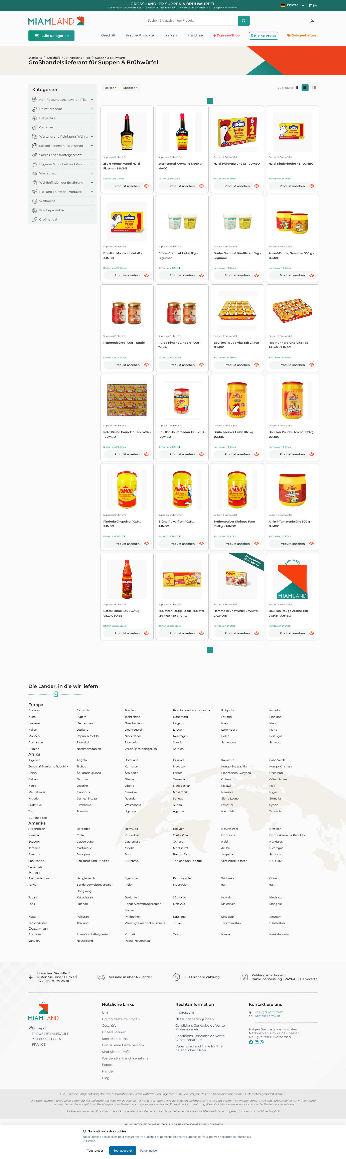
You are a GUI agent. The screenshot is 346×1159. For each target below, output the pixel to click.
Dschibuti (276, 773)
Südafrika (35, 805)
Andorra (34, 710)
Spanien (178, 742)
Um (105, 1012)
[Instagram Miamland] (315, 5)
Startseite (35, 57)
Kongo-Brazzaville (233, 766)
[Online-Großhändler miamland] (56, 20)
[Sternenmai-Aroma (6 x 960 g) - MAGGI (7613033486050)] (182, 132)
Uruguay (275, 861)
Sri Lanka (227, 878)
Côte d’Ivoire (278, 779)
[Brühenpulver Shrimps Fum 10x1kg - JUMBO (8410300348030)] (237, 490)
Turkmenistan (231, 923)
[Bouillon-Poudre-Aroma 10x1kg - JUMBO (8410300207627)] (292, 400)
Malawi (226, 785)
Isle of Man (228, 811)
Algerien (34, 760)
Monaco (34, 736)
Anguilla (227, 854)
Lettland (82, 729)
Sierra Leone (229, 798)
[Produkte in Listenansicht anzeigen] (314, 87)
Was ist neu (47, 173)
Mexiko (130, 848)
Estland (226, 717)
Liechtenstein (134, 729)
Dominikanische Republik (287, 835)
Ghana (129, 779)
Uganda (130, 811)
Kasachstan (85, 897)
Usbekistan (277, 923)
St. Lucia (275, 854)
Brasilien (275, 829)
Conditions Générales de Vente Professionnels (200, 1027)
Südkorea (179, 897)
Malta (273, 729)
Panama (34, 854)
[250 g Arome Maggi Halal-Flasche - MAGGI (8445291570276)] (127, 132)
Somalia (275, 798)
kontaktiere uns (115, 1039)
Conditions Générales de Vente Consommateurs (200, 1038)
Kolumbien (132, 835)
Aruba (225, 848)
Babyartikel (47, 118)
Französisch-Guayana (236, 773)
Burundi (178, 760)
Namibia (227, 792)
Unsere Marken (114, 1032)
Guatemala (132, 841)
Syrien (273, 805)
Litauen (178, 729)
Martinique (84, 848)
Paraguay (83, 854)
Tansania (275, 811)
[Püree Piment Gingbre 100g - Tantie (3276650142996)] (182, 311)
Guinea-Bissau (87, 798)
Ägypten (179, 811)
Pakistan (83, 916)
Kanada (33, 835)
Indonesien (180, 884)
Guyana (178, 841)
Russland (179, 916)
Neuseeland (85, 941)
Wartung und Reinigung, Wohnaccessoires (64, 137)
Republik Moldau (88, 736)
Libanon (82, 904)
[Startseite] (43, 1011)
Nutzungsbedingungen (194, 1019)
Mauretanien (37, 792)
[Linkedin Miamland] (311, 5)
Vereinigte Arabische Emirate (145, 923)
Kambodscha (182, 878)
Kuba (32, 717)
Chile (80, 835)
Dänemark (180, 717)
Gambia (82, 779)
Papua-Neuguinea (137, 941)
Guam (177, 934)
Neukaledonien (279, 934)
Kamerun (227, 760)
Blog (105, 1078)
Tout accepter (123, 1150)
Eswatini (227, 805)
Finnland (275, 717)
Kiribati (130, 934)
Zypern (81, 717)
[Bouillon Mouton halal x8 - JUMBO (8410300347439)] (127, 221)
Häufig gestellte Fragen (121, 1019)
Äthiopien (131, 773)
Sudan (177, 805)
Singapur (227, 916)
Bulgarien (228, 710)
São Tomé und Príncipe (93, 861)
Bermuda (131, 829)
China (273, 878)
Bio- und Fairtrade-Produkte (60, 192)
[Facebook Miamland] (251, 1042)
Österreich (84, 710)
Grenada (179, 779)
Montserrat (180, 848)
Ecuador (34, 841)
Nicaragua (276, 848)
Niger (273, 792)
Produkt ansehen (127, 186)
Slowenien (132, 742)
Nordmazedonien (89, 749)
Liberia (129, 785)
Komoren (131, 766)
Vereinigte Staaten (234, 861)
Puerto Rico (181, 854)
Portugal (275, 736)
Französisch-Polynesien (93, 934)
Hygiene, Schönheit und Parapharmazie (64, 164)
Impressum (184, 1012)
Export (107, 1065)
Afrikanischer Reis (77, 57)
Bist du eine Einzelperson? (123, 1045)
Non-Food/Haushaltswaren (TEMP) (64, 100)
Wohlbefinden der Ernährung (61, 183)
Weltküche (47, 201)
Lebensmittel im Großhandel (160, 7)
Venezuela (35, 867)
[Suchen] (244, 21)
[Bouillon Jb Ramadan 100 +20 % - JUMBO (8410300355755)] (182, 400)
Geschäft (53, 57)
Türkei (177, 923)
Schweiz (275, 742)
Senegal (178, 798)
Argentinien (36, 829)
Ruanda (130, 798)
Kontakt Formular (267, 1015)
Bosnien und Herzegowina (191, 710)
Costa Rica (180, 835)
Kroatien (275, 710)
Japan (32, 897)
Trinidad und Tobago (187, 861)
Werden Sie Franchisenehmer (126, 1058)
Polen (225, 736)
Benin (32, 773)
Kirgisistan (276, 897)
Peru (128, 854)
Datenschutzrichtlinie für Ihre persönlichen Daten (199, 1048)
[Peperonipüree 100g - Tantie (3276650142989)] (127, 311)
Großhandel (48, 220)
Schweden (228, 742)
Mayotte (179, 766)
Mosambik (180, 792)
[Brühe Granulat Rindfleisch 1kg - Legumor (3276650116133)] (237, 221)
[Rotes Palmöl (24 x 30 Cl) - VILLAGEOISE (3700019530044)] (127, 579)
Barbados (83, 829)
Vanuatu (34, 941)
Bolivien (178, 829)
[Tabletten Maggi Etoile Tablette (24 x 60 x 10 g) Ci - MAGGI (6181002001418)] (182, 579)
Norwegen (180, 736)
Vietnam (275, 916)
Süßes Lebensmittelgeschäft (60, 155)
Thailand (83, 923)
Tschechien (132, 717)
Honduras (276, 841)
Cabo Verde (277, 760)
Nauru (225, 934)
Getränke (46, 127)
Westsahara (133, 805)
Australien (35, 934)
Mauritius (83, 792)
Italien (32, 729)
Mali (272, 785)
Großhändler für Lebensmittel (125, 7)
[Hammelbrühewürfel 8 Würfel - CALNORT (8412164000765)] (237, 579)
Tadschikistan (37, 923)
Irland (273, 723)
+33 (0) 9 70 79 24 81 (269, 1012)
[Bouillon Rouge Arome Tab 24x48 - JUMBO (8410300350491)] (292, 579)
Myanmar (131, 878)
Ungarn (178, 723)
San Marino (36, 861)
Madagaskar (181, 785)
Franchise (195, 35)
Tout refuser (95, 1150)
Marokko (131, 792)
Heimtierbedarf (50, 109)
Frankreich (35, 723)
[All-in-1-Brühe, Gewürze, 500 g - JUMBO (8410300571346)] (292, 221)
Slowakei (83, 742)
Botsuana (131, 760)
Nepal (32, 916)
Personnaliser (149, 1150)
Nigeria (33, 798)
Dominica (228, 835)
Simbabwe (84, 805)
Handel (108, 1071)
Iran (223, 884)
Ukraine (33, 749)
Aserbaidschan (38, 878)
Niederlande (133, 736)
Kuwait (226, 897)
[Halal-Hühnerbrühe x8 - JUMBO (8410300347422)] (237, 132)
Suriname (131, 861)
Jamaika (34, 848)
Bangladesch (86, 878)
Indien (129, 884)
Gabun (33, 779)
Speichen (130, 87)
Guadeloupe (85, 841)
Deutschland (86, 723)
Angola (82, 760)
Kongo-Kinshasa (280, 766)
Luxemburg (229, 729)
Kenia (32, 785)
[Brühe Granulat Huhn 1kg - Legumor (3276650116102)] (182, 221)
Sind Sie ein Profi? (116, 1052)
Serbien (178, 749)
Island (225, 723)
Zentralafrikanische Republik (48, 766)
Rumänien (35, 742)
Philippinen (133, 916)
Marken (111, 87)
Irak (271, 884)
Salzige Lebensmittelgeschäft (61, 146)
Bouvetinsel (229, 829)
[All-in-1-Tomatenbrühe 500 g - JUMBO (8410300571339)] (292, 490)
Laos (31, 904)
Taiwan (33, 884)
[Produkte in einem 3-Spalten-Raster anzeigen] (296, 87)
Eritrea (177, 773)
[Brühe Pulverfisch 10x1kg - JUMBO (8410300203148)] (182, 490)
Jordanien (132, 897)
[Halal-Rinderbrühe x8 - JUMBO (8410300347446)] (292, 132)
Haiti (224, 841)
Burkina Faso (37, 818)
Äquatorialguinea (89, 773)
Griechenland (134, 723)
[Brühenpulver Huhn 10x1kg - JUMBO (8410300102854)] (237, 400)
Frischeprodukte (51, 210)
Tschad (81, 766)
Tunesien (83, 811)
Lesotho (82, 785)
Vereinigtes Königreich (141, 749)
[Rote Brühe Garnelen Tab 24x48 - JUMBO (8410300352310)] (127, 400)
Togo (31, 811)
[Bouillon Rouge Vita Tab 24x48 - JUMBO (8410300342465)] (237, 311)
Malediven (228, 904)
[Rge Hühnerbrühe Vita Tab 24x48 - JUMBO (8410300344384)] (292, 311)
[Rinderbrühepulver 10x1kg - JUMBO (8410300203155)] (127, 490)
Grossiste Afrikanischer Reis (195, 7)
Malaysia (179, 904)
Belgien (130, 710)
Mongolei (276, 904)
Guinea (226, 779)
